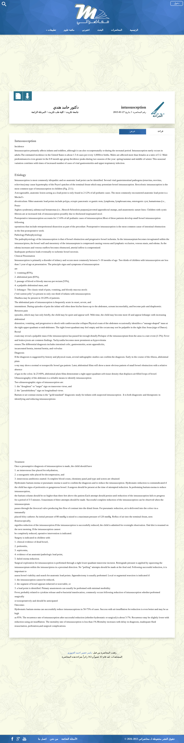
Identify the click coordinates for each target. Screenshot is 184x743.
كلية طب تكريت (56, 112)
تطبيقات (52, 30)
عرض (132, 131)
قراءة (160, 131)
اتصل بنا (42, 739)
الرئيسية (134, 30)
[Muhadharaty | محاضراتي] (92, 24)
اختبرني (86, 30)
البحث (100, 30)
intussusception (133, 107)
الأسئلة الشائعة (69, 739)
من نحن (54, 739)
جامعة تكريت (72, 112)
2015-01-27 (119, 112)
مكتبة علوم (69, 30)
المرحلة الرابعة (38, 112)
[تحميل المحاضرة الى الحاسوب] (27, 99)
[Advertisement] (92, 61)
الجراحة (158, 115)
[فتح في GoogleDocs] (18, 99)
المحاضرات (116, 30)
